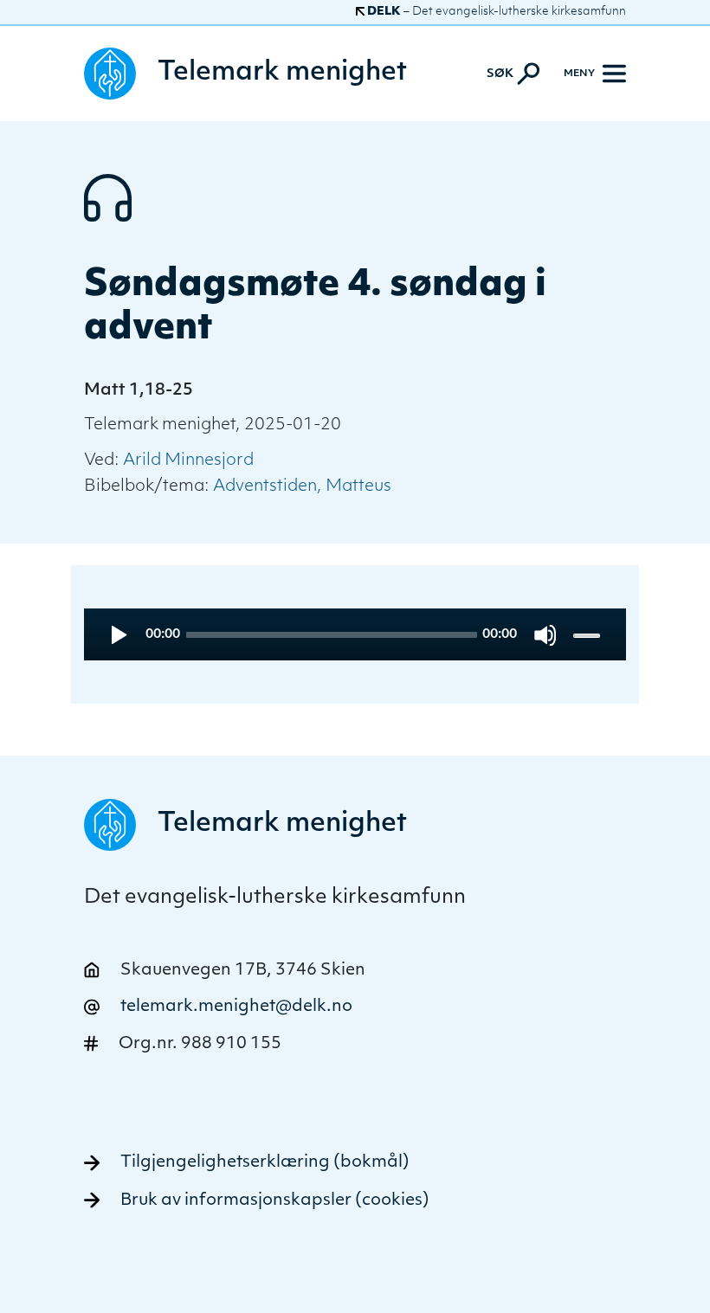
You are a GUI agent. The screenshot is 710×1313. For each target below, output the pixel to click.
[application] (355, 634)
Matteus (358, 487)
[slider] (588, 635)
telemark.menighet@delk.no (236, 1007)
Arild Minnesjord (188, 461)
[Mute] (545, 635)
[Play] (117, 635)
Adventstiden (265, 487)
